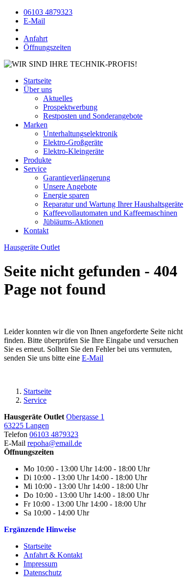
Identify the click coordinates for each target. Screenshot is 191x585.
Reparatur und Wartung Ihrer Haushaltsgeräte (113, 204)
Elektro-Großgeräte (73, 142)
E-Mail (34, 21)
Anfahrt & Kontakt (53, 555)
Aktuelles (57, 98)
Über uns (38, 89)
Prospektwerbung (70, 107)
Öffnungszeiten (47, 47)
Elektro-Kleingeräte (73, 151)
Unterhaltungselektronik (80, 133)
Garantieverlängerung (76, 177)
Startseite (37, 546)
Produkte (37, 160)
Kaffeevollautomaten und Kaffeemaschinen (110, 213)
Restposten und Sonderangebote (93, 116)
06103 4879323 (48, 12)
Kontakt (36, 230)
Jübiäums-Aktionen (73, 222)
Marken (36, 125)
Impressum (40, 564)
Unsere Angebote (70, 186)
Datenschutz (43, 572)
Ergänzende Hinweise (40, 529)
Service (35, 169)
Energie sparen (66, 195)
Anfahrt (36, 38)
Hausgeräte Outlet (32, 247)
